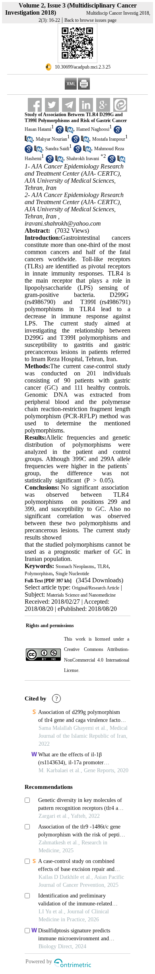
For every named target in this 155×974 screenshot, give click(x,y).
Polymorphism (38, 573)
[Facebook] (35, 105)
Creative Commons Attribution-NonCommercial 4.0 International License (96, 660)
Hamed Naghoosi (92, 129)
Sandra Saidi (57, 149)
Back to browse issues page (90, 20)
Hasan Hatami (38, 129)
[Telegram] (69, 105)
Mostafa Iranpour (108, 139)
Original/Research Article (95, 588)
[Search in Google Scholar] (60, 132)
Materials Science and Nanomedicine (81, 595)
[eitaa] (120, 105)
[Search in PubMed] (69, 132)
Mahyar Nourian (51, 139)
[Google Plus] (103, 105)
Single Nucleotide (72, 573)
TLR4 (102, 566)
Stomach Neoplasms (75, 566)
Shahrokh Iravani (82, 158)
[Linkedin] (86, 105)
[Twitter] (52, 105)
